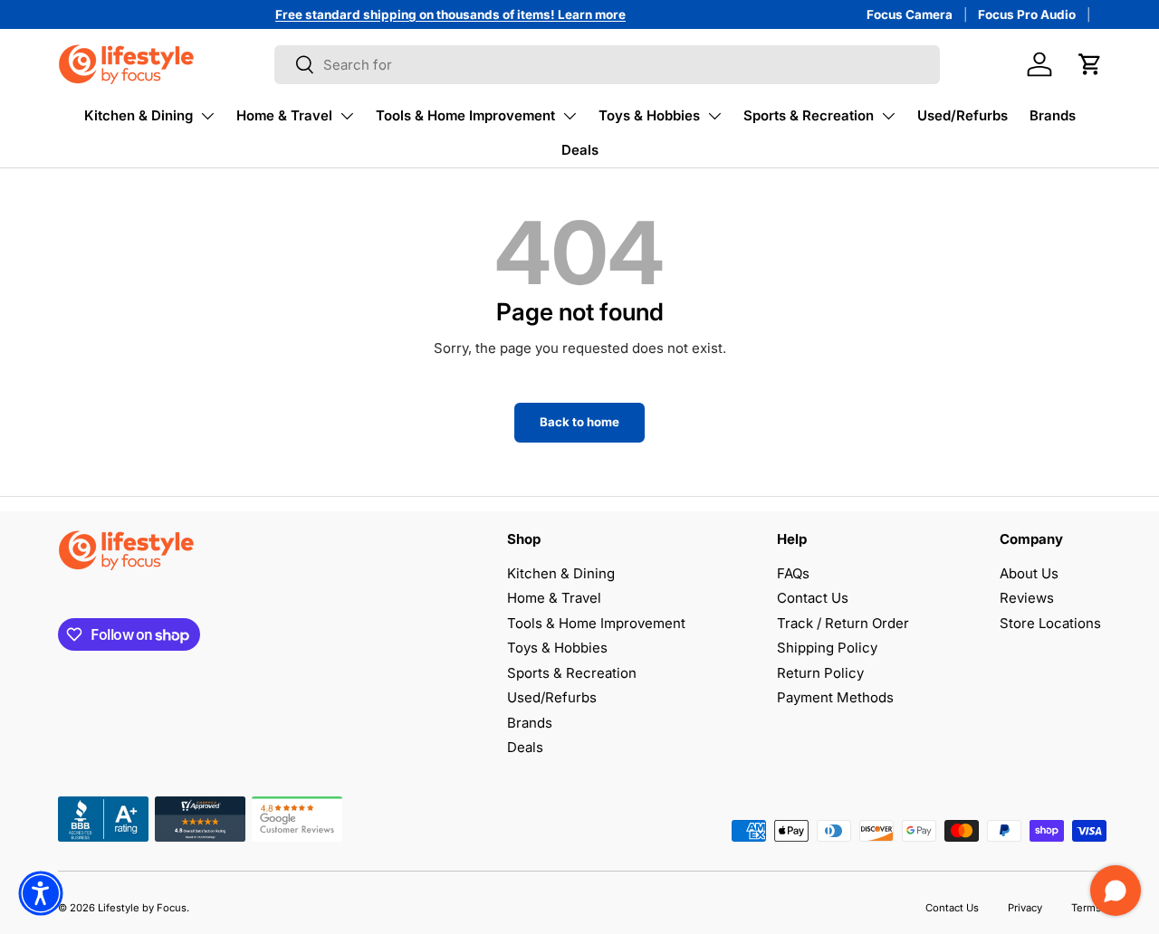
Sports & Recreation (808, 115)
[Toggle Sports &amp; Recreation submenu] (888, 116)
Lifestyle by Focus (142, 907)
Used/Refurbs (962, 115)
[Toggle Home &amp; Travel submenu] (347, 116)
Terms (1086, 907)
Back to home (579, 422)
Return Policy (820, 672)
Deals (580, 149)
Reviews (1027, 597)
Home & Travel (284, 115)
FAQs (793, 573)
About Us (1029, 573)
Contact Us (812, 597)
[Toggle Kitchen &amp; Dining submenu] (207, 116)
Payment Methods (835, 697)
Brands (1053, 115)
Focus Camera (910, 14)
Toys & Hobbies (649, 115)
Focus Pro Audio (1027, 14)
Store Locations (1050, 623)
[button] (1090, 64)
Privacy (1025, 907)
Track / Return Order (843, 623)
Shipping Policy (827, 647)
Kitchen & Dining (138, 115)
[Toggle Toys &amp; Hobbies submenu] (714, 116)
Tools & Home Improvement (465, 115)
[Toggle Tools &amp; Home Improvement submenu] (569, 116)
